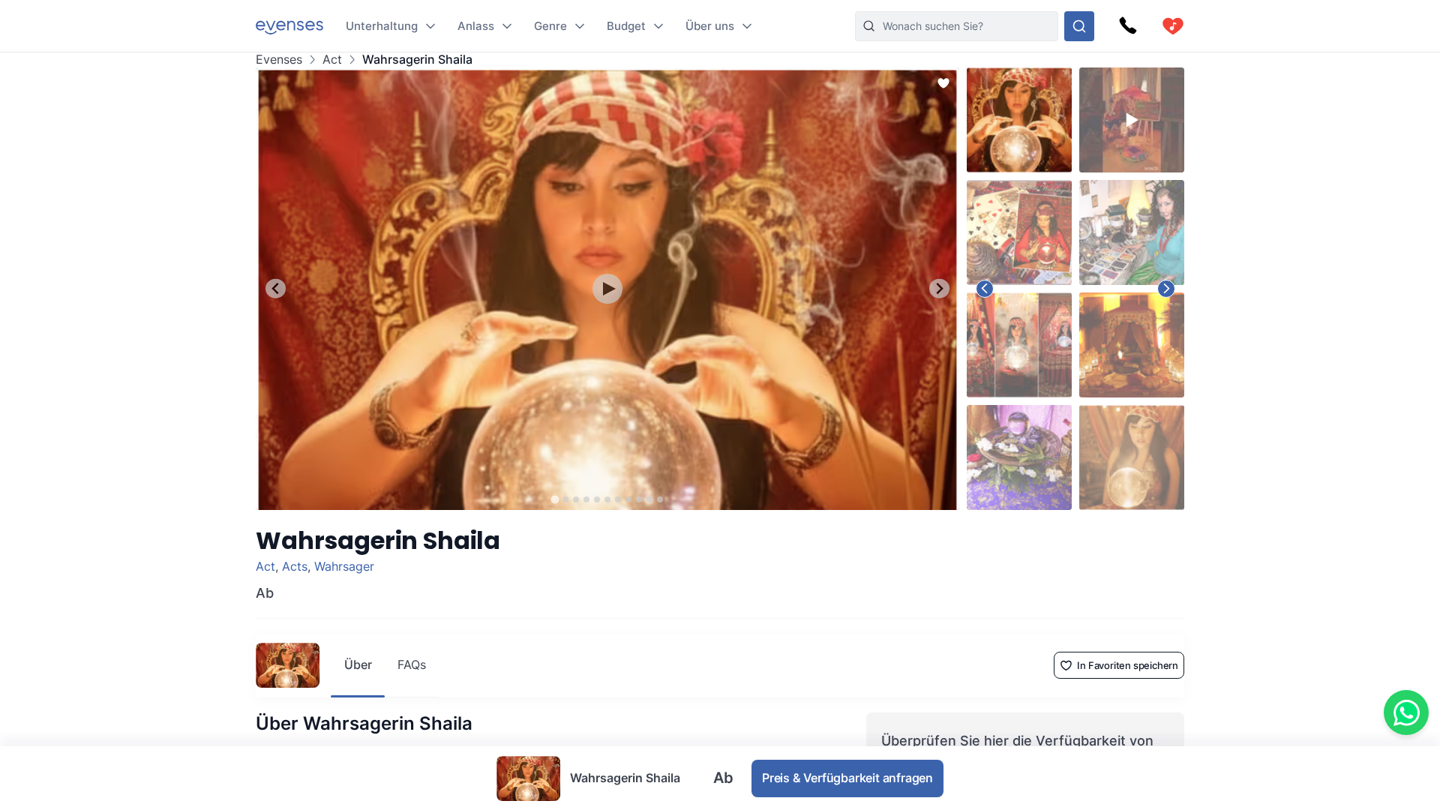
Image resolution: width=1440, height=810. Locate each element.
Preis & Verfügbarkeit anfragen (847, 777)
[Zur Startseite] (289, 26)
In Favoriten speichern (1127, 665)
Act (332, 59)
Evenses (279, 59)
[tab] (554, 499)
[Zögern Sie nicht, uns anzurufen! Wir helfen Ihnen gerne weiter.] (1128, 26)
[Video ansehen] (607, 289)
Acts (295, 566)
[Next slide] (939, 288)
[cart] (1173, 26)
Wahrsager (344, 566)
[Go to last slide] (276, 288)
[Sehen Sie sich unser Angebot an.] (1079, 26)
